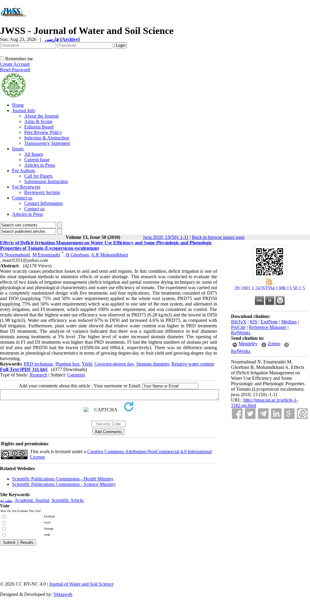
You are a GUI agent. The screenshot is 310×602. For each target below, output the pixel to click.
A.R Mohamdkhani (109, 254)
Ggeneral (76, 374)
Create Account (15, 64)
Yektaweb (62, 594)
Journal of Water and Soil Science (81, 584)
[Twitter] (250, 413)
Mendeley (248, 343)
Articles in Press (39, 165)
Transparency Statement (47, 143)
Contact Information (43, 203)
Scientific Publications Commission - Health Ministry (63, 478)
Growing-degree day (114, 363)
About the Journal (41, 116)
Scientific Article (67, 500)
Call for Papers (38, 176)
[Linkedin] (276, 413)
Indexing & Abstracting (46, 137)
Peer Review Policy (43, 132)
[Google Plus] (289, 413)
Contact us (22, 197)
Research (38, 374)
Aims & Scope (38, 121)
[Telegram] (263, 413)
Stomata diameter (152, 363)
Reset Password (15, 69)
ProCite (238, 327)
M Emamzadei (46, 254)
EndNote (269, 321)
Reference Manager (267, 327)
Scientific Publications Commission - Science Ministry (64, 484)
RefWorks (240, 332)
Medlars (289, 321)
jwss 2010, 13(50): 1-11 (166, 237)
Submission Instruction (46, 181)
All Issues (33, 154)
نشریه (6, 500)
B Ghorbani (77, 254)
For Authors (23, 170)
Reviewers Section (42, 192)
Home (18, 105)
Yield (87, 363)
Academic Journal (32, 500)
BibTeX (238, 321)
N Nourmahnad (15, 254)
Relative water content (192, 363)
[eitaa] (302, 413)
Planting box (67, 363)
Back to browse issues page (218, 237)
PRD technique (38, 363)
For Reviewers (26, 186)
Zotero (274, 343)
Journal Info (23, 110)
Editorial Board (39, 126)
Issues (18, 148)
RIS (253, 321)
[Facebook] (237, 413)
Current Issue (37, 159)
